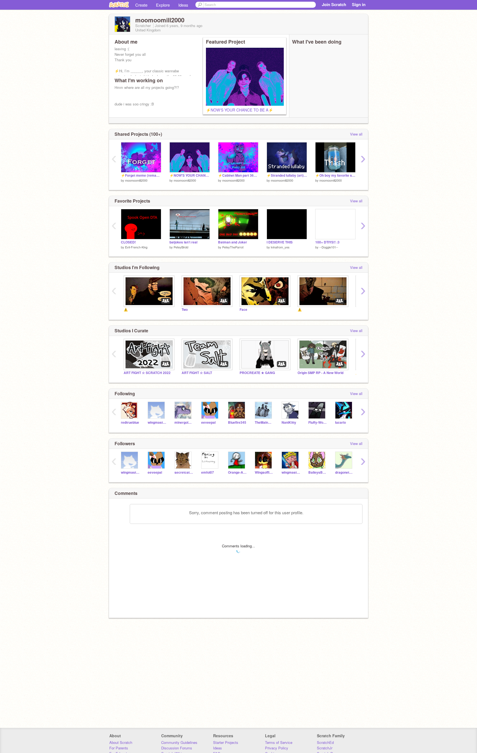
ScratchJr (324, 748)
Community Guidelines (179, 742)
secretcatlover (183, 472)
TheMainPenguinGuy (264, 422)
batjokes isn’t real (183, 242)
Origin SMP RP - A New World (320, 372)
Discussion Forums (176, 748)
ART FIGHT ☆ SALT (197, 372)
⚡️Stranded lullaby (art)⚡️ (287, 175)
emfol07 (207, 472)
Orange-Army (237, 472)
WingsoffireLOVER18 (264, 472)
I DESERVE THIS (280, 242)
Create (141, 5)
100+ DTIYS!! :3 (327, 242)
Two (185, 309)
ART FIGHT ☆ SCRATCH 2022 (147, 372)
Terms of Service (278, 742)
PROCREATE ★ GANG (257, 372)
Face (243, 309)
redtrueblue (130, 422)
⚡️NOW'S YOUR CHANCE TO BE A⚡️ (239, 110)
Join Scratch (334, 4)
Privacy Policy (276, 748)
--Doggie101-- (328, 247)
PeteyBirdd (181, 247)
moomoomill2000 (136, 180)
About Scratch (120, 742)
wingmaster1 (157, 422)
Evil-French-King (136, 247)
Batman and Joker (232, 242)
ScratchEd (325, 742)
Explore (163, 5)
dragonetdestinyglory (344, 472)
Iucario (340, 422)
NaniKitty (289, 422)
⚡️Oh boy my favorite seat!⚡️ (335, 175)
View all (356, 134)
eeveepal (208, 422)
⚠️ (126, 309)
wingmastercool (291, 472)
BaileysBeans (317, 472)
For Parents (118, 748)
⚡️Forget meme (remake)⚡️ (141, 175)
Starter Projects (225, 742)
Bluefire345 (237, 422)
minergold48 (183, 422)
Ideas (183, 5)
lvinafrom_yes (280, 247)
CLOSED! (128, 242)
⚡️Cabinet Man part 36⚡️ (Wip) (238, 175)
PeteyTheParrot (232, 247)
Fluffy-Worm (317, 422)
